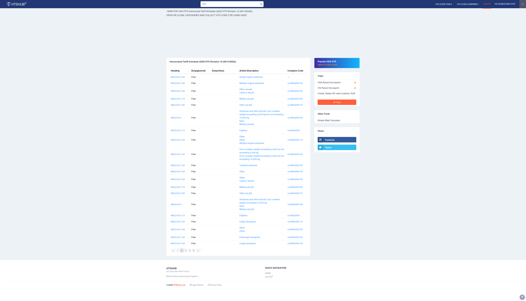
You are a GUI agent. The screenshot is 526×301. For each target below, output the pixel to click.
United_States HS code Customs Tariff (336, 93)
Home (268, 273)
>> (198, 250)
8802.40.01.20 (178, 221)
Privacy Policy (216, 284)
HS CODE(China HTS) (505, 3)
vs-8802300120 (295, 154)
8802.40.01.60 (178, 243)
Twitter (328, 147)
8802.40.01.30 (178, 229)
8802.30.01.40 (178, 165)
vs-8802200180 (295, 117)
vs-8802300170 (295, 193)
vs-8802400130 (295, 237)
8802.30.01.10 (178, 130)
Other (242, 171)
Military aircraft (246, 98)
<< (173, 250)
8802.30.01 (176, 117)
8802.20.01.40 (178, 76)
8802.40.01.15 (178, 215)
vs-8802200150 (295, 90)
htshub (18, 3)
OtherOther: (242, 229)
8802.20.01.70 (178, 98)
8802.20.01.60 (178, 90)
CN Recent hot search (328, 87)
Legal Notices (197, 284)
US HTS (486, 3)
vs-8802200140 (295, 83)
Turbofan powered (248, 165)
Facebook (330, 139)
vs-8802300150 (295, 179)
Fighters (243, 130)
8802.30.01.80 (178, 193)
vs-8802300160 (295, 187)
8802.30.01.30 (178, 154)
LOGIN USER (240, 15)
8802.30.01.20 (178, 139)
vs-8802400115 (295, 221)
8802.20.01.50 (178, 83)
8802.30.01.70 (178, 187)
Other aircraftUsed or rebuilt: (246, 91)
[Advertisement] (263, 37)
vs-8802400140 (295, 243)
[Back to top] (522, 297)
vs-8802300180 (295, 204)
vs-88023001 (294, 130)
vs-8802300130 (295, 165)
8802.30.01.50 (178, 171)
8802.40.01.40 (178, 237)
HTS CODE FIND (442, 4)
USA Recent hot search (329, 82)
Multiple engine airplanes (251, 83)
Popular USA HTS (327, 63)
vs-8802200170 (295, 104)
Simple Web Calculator (329, 120)
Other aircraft (245, 104)
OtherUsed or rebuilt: (246, 179)
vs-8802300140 (295, 171)
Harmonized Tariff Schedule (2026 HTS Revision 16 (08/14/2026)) (220, 11)
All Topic (337, 102)
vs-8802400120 (295, 229)
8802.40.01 (176, 204)
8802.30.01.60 (178, 179)
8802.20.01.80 (178, 104)
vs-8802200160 (295, 98)
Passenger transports (249, 237)
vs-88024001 (294, 215)
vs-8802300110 (295, 139)
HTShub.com (179, 284)
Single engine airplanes (251, 76)
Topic (320, 75)
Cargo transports (247, 221)
